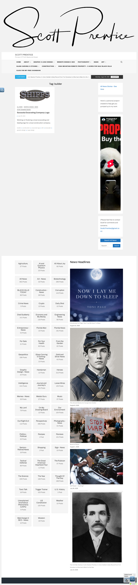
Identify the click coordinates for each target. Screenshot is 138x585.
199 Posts (59, 478)
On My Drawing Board (24, 109)
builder (19, 128)
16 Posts (23, 449)
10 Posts (23, 520)
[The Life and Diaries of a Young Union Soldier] (96, 364)
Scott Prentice (24, 55)
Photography (83, 62)
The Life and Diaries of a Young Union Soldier (83, 403)
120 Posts (41, 503)
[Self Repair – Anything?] (96, 466)
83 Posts (41, 343)
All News (20, 107)
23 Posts (41, 266)
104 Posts (59, 410)
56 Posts (60, 317)
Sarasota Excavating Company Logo (33, 113)
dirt (42, 128)
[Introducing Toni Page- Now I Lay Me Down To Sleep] (96, 295)
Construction (48, 66)
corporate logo (35, 128)
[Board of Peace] (96, 425)
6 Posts (23, 505)
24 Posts (23, 372)
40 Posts (60, 356)
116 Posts (41, 317)
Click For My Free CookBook (28, 70)
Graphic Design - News (31, 107)
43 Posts (23, 330)
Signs (96, 62)
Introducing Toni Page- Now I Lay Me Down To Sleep (85, 323)
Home (18, 62)
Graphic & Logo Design (43, 62)
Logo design (30, 130)
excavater (48, 128)
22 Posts (59, 343)
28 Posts (41, 292)
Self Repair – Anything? (77, 486)
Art (102, 62)
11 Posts (41, 464)
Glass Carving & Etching (26, 66)
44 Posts (60, 423)
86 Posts (23, 292)
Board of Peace (74, 444)
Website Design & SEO (66, 62)
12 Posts (41, 410)
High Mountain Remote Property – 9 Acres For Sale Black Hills (85, 66)
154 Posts (41, 385)
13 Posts (41, 357)
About (26, 62)
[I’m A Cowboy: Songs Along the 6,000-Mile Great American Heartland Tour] (66, 77)
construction (26, 128)
